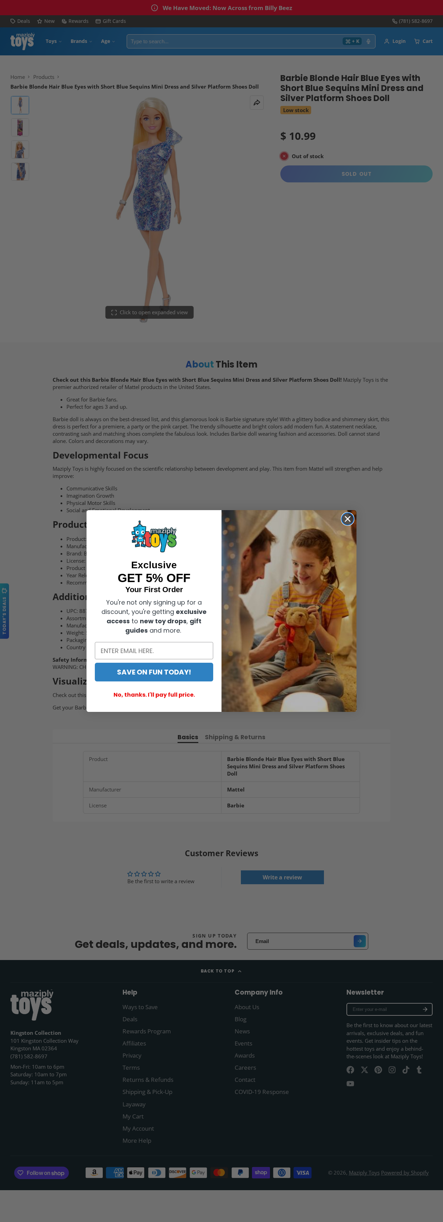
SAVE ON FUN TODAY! (154, 672)
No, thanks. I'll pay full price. (154, 695)
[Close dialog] (348, 519)
